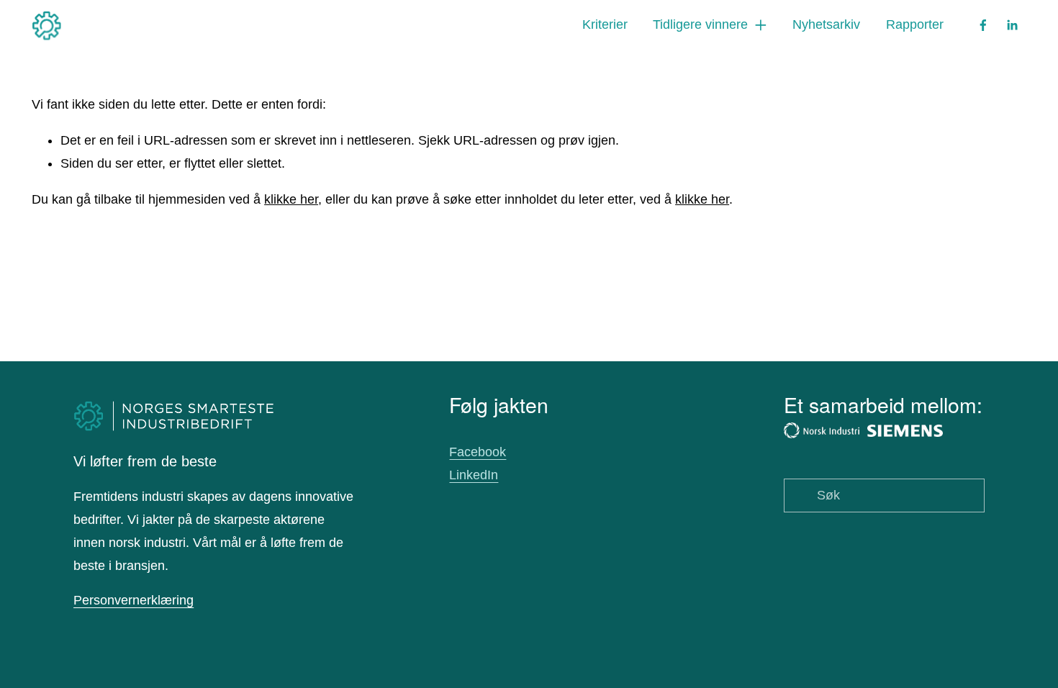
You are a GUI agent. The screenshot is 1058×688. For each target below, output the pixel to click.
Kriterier (605, 24)
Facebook (477, 452)
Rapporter (915, 24)
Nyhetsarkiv (826, 24)
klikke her (291, 199)
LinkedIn (473, 475)
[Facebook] (983, 25)
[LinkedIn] (1012, 25)
